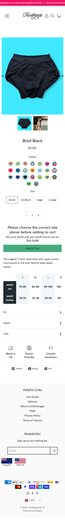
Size (32, 191)
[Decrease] (26, 215)
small (12, 200)
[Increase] (38, 215)
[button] (52, 16)
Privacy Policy (32, 415)
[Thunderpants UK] (33, 15)
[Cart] (59, 15)
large (40, 200)
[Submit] (54, 450)
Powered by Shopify (32, 511)
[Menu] (7, 15)
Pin (50, 368)
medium (26, 200)
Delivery (32, 401)
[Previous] (3, 76)
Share (35, 368)
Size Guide (32, 240)
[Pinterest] (37, 493)
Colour (32, 157)
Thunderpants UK (36, 507)
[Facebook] (32, 493)
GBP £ (32, 500)
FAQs (32, 411)
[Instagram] (27, 493)
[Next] (61, 76)
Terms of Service (32, 420)
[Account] (46, 15)
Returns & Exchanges (32, 406)
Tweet (19, 368)
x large (52, 200)
